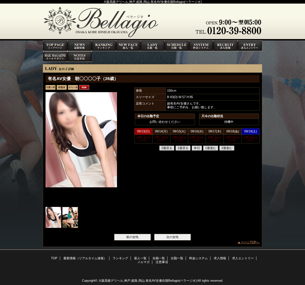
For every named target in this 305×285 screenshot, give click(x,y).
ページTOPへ (250, 242)
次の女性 (172, 237)
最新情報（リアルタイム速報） (79, 45)
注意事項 (79, 56)
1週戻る (183, 148)
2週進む (226, 148)
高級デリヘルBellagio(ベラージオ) (152, 22)
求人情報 (225, 45)
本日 (197, 148)
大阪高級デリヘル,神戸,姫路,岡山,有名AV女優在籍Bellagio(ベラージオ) (147, 280)
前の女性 (132, 237)
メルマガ (55, 56)
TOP (55, 45)
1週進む (210, 148)
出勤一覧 (177, 45)
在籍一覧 (152, 45)
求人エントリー (250, 45)
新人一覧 (128, 45)
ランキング (104, 45)
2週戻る (166, 148)
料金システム (201, 45)
